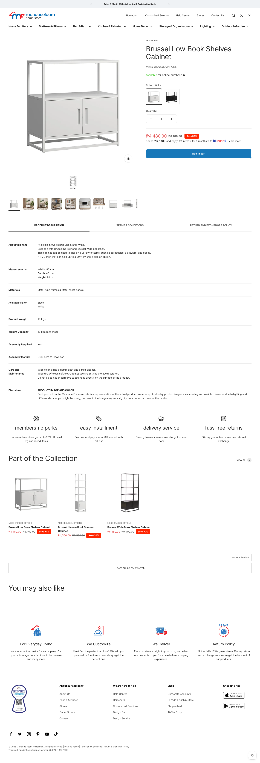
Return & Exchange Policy (116, 746)
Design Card (120, 712)
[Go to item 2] (28, 204)
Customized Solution (157, 15)
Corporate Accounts (179, 693)
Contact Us (217, 15)
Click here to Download (51, 356)
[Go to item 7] (99, 204)
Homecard (132, 15)
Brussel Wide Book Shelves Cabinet (128, 527)
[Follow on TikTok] (56, 734)
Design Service (121, 718)
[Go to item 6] (85, 204)
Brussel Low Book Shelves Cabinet (29, 527)
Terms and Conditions (91, 746)
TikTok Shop (175, 712)
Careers (63, 718)
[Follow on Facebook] (10, 734)
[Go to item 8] (113, 204)
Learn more (234, 140)
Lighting (205, 26)
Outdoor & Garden (233, 26)
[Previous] (90, 4)
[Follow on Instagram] (29, 734)
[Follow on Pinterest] (38, 734)
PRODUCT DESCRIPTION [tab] (49, 225)
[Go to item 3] (42, 204)
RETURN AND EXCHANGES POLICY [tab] (211, 225)
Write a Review (240, 557)
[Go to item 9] (127, 204)
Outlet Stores (67, 712)
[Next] (169, 4)
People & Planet (68, 699)
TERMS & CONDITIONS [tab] (130, 225)
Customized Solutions (125, 706)
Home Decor (141, 26)
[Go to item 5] (70, 204)
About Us (64, 693)
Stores (200, 15)
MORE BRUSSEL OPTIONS (161, 66)
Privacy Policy (71, 746)
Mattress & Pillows (51, 26)
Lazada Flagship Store (181, 699)
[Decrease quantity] (151, 119)
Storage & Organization (174, 26)
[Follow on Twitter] (20, 734)
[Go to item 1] (14, 204)
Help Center (183, 15)
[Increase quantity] (171, 119)
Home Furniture (18, 26)
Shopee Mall (175, 706)
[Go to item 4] (56, 204)
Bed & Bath (80, 26)
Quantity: (151, 110)
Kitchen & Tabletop (110, 26)
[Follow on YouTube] (47, 734)
